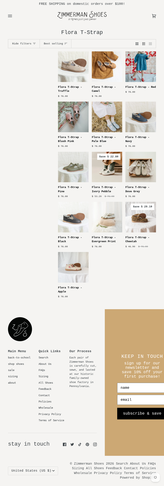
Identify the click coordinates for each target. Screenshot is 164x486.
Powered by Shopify (138, 478)
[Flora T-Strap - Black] (73, 217)
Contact (44, 395)
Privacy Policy (50, 414)
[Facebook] (64, 444)
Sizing (43, 376)
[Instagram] (95, 444)
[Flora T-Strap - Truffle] (73, 66)
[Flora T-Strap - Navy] (140, 117)
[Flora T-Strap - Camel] (107, 66)
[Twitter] (72, 444)
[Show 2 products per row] (137, 43)
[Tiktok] (80, 444)
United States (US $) (31, 471)
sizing (13, 376)
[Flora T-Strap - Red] (140, 66)
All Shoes (46, 382)
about (12, 382)
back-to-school (19, 357)
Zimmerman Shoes (89, 464)
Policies (45, 401)
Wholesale (46, 407)
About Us (45, 364)
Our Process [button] (80, 351)
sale (11, 370)
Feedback (45, 389)
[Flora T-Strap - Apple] (73, 267)
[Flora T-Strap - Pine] (73, 167)
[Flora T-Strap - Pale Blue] (107, 117)
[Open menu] (14, 16)
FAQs (42, 370)
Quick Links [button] (50, 351)
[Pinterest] (87, 444)
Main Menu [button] (17, 351)
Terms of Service (51, 420)
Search (43, 357)
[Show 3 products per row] (143, 43)
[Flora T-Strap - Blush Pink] (73, 117)
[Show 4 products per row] (151, 43)
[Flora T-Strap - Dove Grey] (140, 167)
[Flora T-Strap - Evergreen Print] (107, 217)
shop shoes (16, 364)
